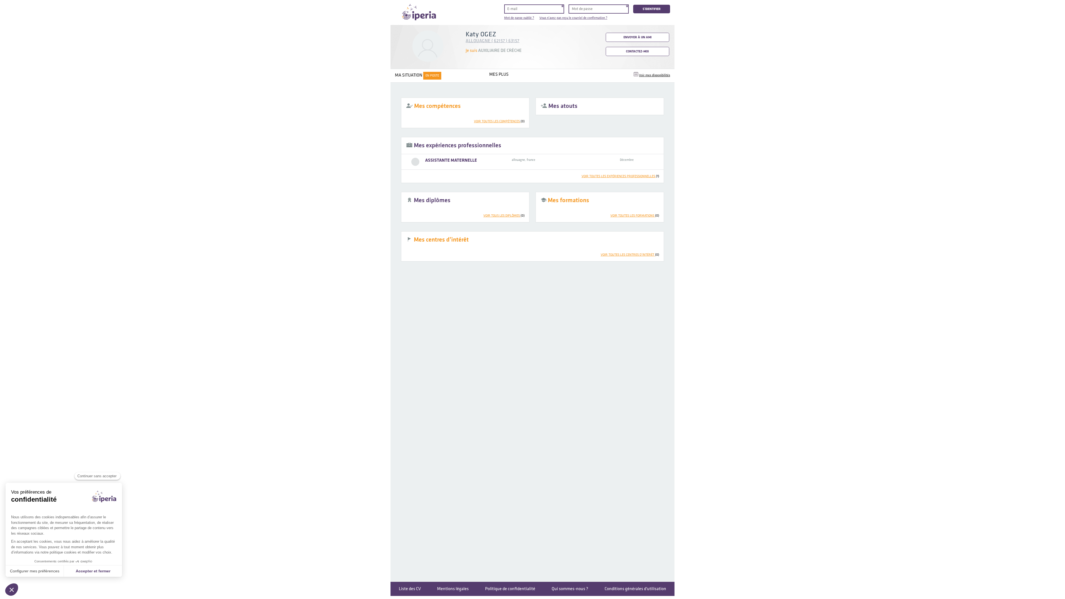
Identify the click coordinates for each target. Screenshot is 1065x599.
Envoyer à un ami (637, 37)
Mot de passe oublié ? (519, 18)
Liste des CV (410, 589)
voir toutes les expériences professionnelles (620, 176)
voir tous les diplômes (504, 216)
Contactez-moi (637, 51)
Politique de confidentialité (510, 589)
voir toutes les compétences (499, 121)
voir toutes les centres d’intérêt (630, 255)
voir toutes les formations (634, 216)
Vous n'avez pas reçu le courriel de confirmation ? (573, 18)
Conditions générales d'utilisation (635, 589)
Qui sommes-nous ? (570, 589)
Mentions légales (453, 589)
